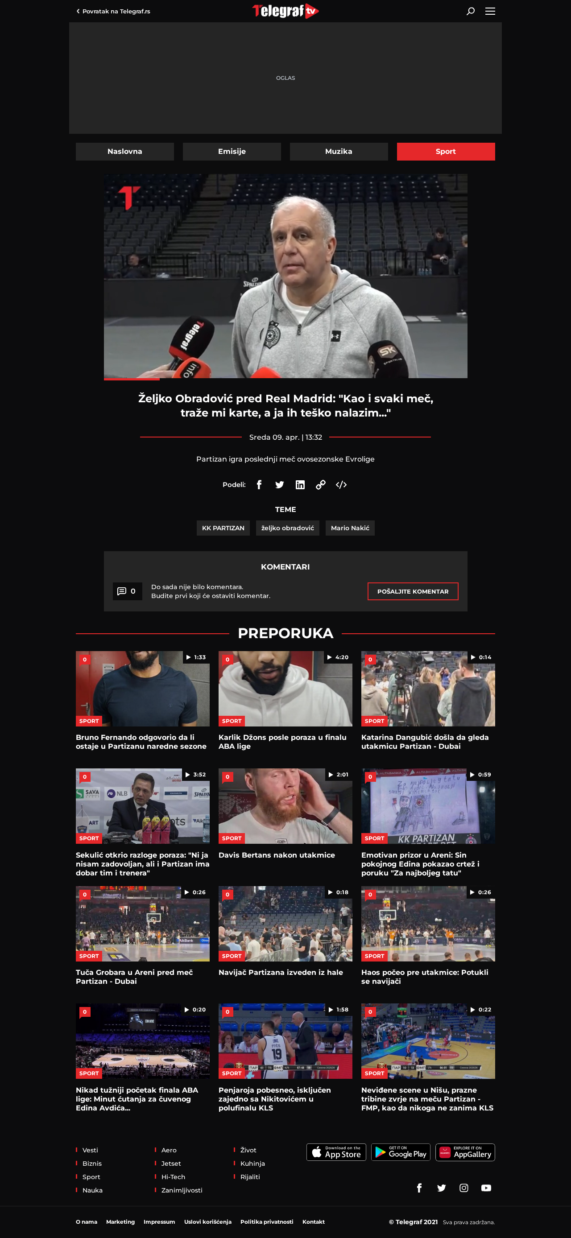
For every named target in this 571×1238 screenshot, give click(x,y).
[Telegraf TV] (486, 1188)
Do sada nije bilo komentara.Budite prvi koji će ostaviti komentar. (210, 591)
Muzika (338, 151)
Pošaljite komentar (413, 591)
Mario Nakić (350, 528)
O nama (86, 1221)
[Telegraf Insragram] (464, 1188)
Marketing (120, 1221)
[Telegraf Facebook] (419, 1188)
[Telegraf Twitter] (442, 1188)
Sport (446, 151)
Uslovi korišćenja (208, 1221)
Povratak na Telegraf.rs (116, 11)
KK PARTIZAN (223, 528)
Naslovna (125, 151)
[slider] (286, 379)
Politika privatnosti (267, 1221)
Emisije (232, 151)
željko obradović (287, 528)
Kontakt (313, 1221)
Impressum (159, 1221)
